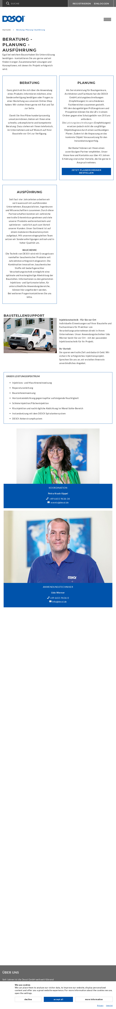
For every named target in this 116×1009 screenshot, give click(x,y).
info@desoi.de (59, 601)
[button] (35, 3)
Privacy (100, 1005)
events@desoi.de (60, 502)
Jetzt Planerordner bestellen (86, 171)
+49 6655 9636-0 (59, 597)
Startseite (6, 30)
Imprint (109, 1005)
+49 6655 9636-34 (60, 498)
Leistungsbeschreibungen (79, 122)
